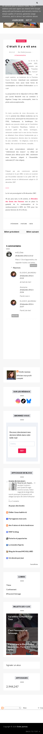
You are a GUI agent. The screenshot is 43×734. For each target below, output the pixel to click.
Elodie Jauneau (28, 272)
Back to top (32, 731)
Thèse (8, 585)
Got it (29, 20)
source (7, 188)
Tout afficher (34, 564)
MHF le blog (14, 532)
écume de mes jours (17, 481)
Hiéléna (19, 252)
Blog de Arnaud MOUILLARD (21, 551)
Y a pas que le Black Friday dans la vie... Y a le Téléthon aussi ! (21, 647)
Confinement (11, 589)
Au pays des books (17, 506)
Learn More (18, 20)
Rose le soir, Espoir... (25, 483)
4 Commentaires (20, 55)
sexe (31, 224)
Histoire (24, 224)
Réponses (17, 268)
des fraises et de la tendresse (21, 525)
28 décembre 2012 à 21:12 (24, 256)
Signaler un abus (13, 665)
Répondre (33, 265)
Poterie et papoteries (18, 538)
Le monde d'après (16, 545)
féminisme (21, 41)
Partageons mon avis (17, 519)
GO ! (22, 451)
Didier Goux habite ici (18, 512)
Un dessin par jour (16, 558)
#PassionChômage (13, 594)
